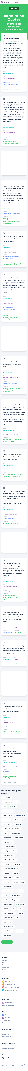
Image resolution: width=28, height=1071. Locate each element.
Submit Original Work (8, 1048)
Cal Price (14, 384)
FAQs (3, 965)
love (4, 89)
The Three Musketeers (9, 78)
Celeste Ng (6, 247)
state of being (16, 476)
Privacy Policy (23, 1064)
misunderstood (7, 439)
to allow (9, 731)
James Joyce (7, 628)
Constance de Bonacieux (10, 84)
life (13, 597)
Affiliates (4, 972)
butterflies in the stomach (11, 220)
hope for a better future (10, 317)
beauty (9, 89)
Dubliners (16, 628)
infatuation (16, 89)
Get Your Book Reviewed (9, 1046)
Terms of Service (14, 1064)
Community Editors (7, 1036)
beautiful (5, 388)
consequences (7, 141)
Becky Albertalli (7, 373)
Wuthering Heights (8, 722)
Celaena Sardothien (9, 309)
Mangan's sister (8, 632)
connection (6, 523)
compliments (7, 597)
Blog (3, 962)
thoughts (6, 316)
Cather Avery (7, 213)
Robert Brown (17, 435)
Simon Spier (6, 384)
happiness (14, 143)
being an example (16, 263)
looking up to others (10, 264)
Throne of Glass (8, 303)
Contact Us (5, 969)
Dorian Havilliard (8, 308)
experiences (6, 599)
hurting (13, 523)
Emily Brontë (7, 717)
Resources (5, 1023)
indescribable (12, 475)
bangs (18, 388)
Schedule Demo (6, 1020)
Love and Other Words (10, 470)
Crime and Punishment (10, 767)
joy (18, 523)
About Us (4, 960)
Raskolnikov (6, 771)
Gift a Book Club (6, 993)
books (13, 595)
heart (4, 221)
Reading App (5, 1034)
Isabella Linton (7, 727)
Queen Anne (17, 137)
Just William (6, 435)
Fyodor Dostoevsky (9, 762)
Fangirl (15, 209)
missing (5, 218)
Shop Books (14, 2)
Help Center (5, 967)
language (7, 476)
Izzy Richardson (8, 258)
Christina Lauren (8, 465)
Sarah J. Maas (7, 298)
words (20, 475)
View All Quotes (7, 942)
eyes (4, 390)
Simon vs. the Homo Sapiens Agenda (11, 378)
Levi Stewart (16, 213)
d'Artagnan (6, 83)
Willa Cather (6, 209)
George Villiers (7, 137)
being (4, 475)
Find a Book (5, 1032)
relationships (7, 223)
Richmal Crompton (8, 430)
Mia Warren (15, 257)
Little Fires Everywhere (10, 252)
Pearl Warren (7, 257)
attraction (14, 314)
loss (4, 525)
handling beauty (12, 390)
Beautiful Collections (8, 1005)
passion (11, 441)
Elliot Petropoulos (8, 519)
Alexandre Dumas (8, 73)
